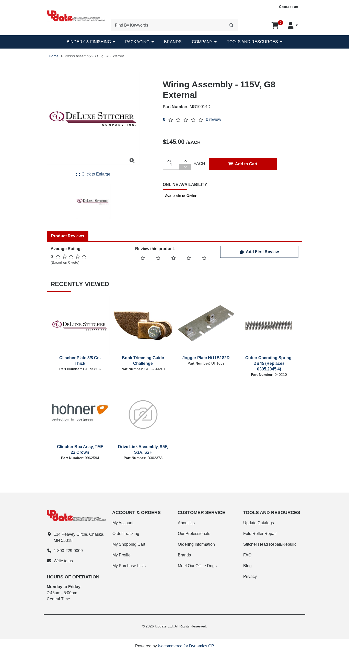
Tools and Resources (252, 42)
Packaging (137, 42)
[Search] (231, 25)
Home (54, 56)
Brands (173, 42)
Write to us (63, 561)
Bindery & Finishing (89, 42)
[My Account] (292, 25)
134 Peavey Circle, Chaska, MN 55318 (79, 537)
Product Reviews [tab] (67, 236)
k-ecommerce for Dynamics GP (186, 646)
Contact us (288, 7)
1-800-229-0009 (68, 551)
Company (202, 42)
